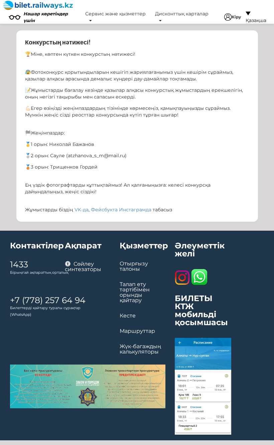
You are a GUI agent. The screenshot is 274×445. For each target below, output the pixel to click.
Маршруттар (137, 331)
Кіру (236, 16)
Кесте (128, 315)
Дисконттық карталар (182, 14)
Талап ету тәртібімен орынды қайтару (135, 292)
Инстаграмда (135, 210)
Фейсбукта (104, 210)
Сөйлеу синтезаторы (83, 266)
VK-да (82, 210)
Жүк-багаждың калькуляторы (140, 349)
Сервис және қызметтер (115, 14)
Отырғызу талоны (134, 266)
